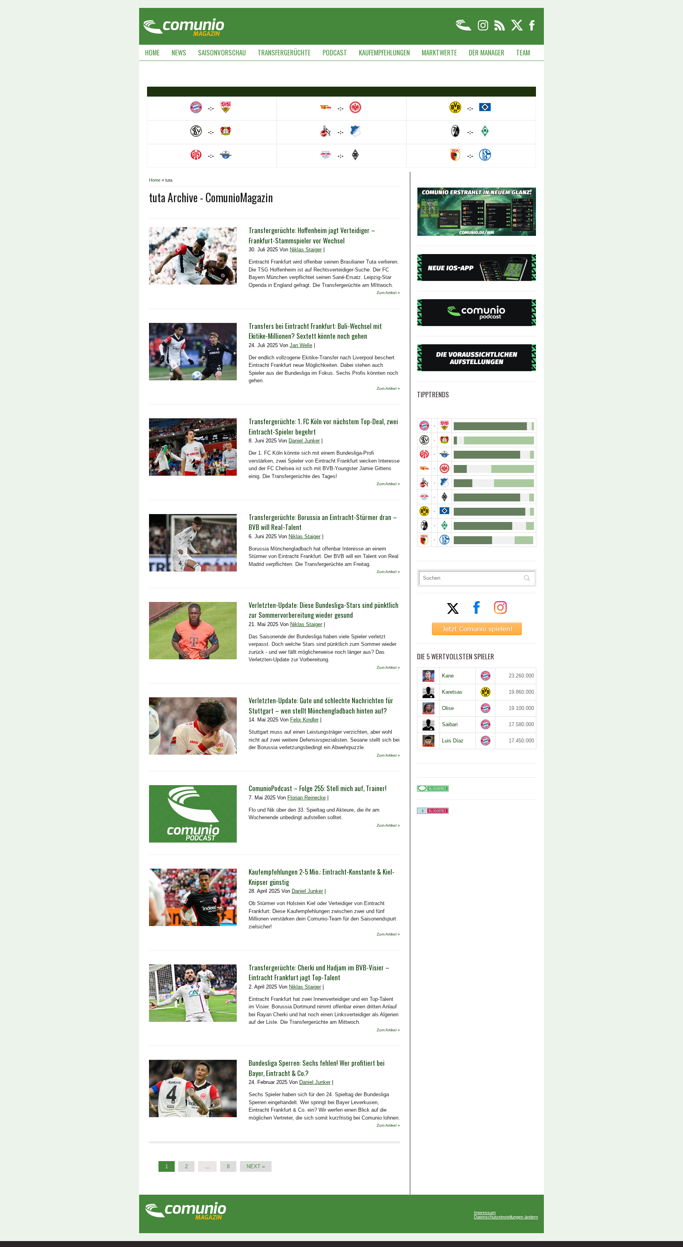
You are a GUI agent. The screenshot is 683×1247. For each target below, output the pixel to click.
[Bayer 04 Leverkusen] (444, 440)
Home (152, 52)
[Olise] (428, 708)
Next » (256, 1166)
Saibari (450, 724)
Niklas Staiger (306, 249)
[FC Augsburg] (424, 540)
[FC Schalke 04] (444, 540)
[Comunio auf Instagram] (483, 29)
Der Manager (486, 52)
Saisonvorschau (222, 52)
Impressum (485, 1213)
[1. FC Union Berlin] (424, 468)
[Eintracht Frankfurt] (444, 468)
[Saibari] (428, 725)
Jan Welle (301, 345)
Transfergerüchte (284, 52)
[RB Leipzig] (424, 497)
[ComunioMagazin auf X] (517, 29)
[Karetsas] (428, 692)
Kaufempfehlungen (384, 52)
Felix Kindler (304, 720)
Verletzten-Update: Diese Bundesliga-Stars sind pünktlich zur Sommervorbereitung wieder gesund (323, 610)
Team (523, 52)
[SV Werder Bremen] (444, 525)
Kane (448, 676)
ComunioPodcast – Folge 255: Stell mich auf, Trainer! (318, 788)
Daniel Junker (304, 441)
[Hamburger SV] (444, 511)
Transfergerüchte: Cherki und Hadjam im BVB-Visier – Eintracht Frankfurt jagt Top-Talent (319, 972)
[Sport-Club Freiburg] (424, 525)
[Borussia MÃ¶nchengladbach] (444, 497)
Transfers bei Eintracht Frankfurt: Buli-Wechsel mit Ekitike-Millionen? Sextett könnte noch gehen (315, 331)
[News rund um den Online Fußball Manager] (183, 24)
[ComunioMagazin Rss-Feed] (500, 29)
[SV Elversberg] (424, 440)
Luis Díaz (453, 741)
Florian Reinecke (306, 798)
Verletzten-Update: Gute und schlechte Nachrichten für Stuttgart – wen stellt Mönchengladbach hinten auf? (321, 705)
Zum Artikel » (388, 292)
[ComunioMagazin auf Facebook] (532, 29)
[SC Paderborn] (444, 454)
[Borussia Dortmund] (424, 511)
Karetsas (452, 692)
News (179, 52)
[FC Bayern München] (485, 676)
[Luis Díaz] (428, 741)
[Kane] (428, 676)
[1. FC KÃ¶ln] (424, 483)
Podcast (335, 52)
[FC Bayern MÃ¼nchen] (424, 426)
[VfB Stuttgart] (444, 426)
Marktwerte (439, 52)
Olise (448, 708)
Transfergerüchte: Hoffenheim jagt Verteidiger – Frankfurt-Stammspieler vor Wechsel (312, 235)
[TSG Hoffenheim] (444, 483)
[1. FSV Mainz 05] (424, 454)
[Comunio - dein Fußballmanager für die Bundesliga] (464, 29)
